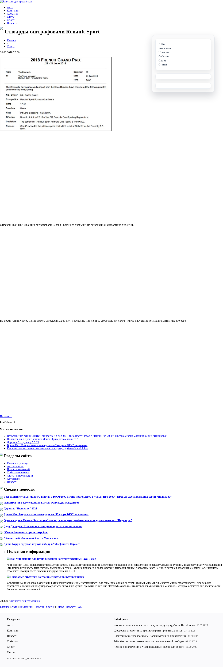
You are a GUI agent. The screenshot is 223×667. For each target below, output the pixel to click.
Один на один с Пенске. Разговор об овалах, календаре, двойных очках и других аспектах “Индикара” (68, 520)
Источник (6, 416)
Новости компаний (18, 469)
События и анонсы (18, 472)
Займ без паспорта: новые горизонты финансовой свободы (149, 641)
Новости (12, 23)
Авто (10, 7)
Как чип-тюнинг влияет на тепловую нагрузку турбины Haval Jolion (47, 448)
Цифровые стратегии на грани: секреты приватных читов (47, 576)
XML (81, 606)
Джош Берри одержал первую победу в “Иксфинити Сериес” (42, 544)
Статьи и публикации (20, 475)
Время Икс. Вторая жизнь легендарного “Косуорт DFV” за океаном (47, 445)
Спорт (10, 19)
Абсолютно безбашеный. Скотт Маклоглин (31, 538)
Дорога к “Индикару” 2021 (23, 442)
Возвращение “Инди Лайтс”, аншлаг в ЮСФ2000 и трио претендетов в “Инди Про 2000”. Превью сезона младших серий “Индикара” (87, 435)
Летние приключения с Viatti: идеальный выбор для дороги (149, 646)
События (12, 13)
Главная (11, 40)
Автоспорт (13, 478)
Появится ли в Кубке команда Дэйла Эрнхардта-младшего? (42, 439)
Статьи (11, 16)
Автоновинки (15, 466)
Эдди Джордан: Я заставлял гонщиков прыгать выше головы (43, 526)
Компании (13, 10)
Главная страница (17, 463)
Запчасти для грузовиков (25, 600)
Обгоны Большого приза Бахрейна (26, 532)
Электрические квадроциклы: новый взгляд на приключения (150, 635)
